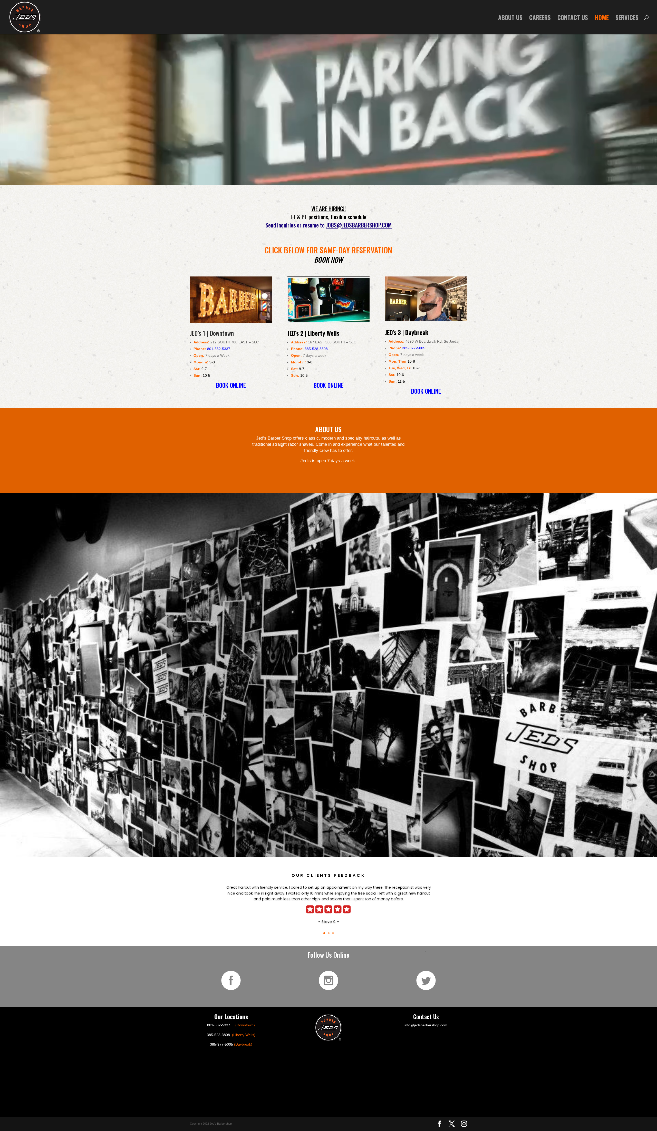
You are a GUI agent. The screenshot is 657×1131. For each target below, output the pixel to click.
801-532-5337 (218, 349)
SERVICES (627, 18)
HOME (602, 18)
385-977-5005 (413, 348)
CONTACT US (572, 18)
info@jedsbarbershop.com (425, 1025)
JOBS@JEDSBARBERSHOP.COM (359, 225)
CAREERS (540, 18)
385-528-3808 (316, 349)
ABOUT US (510, 18)
